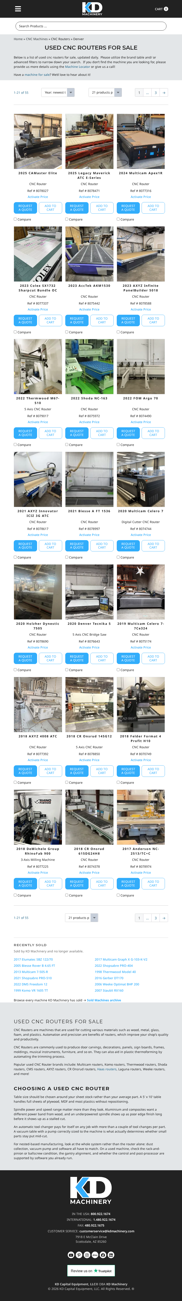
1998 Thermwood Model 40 (115, 972)
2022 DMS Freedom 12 (30, 984)
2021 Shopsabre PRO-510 (33, 978)
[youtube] (71, 1255)
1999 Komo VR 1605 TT (31, 990)
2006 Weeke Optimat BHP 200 (117, 984)
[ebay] (103, 1255)
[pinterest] (87, 1255)
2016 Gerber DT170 (109, 978)
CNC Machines (37, 39)
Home (18, 39)
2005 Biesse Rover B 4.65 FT (34, 965)
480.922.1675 (94, 1225)
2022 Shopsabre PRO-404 (114, 965)
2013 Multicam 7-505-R (31, 972)
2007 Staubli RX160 (109, 990)
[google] (79, 1255)
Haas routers (107, 1069)
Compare (24, 219)
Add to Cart (50, 208)
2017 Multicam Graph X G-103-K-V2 (121, 959)
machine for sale (37, 74)
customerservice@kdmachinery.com (106, 1231)
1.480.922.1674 (104, 1219)
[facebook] (111, 1255)
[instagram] (95, 1255)
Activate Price (38, 197)
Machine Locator (77, 66)
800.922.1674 (100, 1214)
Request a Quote (25, 208)
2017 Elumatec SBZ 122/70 (33, 959)
